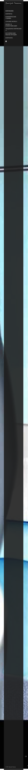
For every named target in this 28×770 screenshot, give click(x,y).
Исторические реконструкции (11, 33)
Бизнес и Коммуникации (11, 25)
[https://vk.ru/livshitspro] (6, 41)
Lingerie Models (11, 21)
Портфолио (9, 11)
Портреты (8, 14)
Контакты (9, 38)
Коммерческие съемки (10, 17)
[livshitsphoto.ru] (13, 3)
